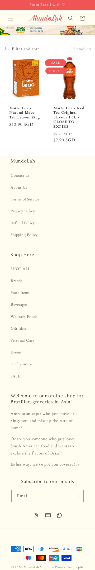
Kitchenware (21, 364)
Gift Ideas (19, 328)
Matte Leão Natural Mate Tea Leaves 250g (24, 112)
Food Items (20, 292)
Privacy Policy (23, 211)
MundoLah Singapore (39, 567)
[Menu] (10, 18)
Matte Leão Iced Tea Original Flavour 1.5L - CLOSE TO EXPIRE (68, 117)
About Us (19, 187)
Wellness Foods (24, 316)
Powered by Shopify (69, 567)
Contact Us (20, 175)
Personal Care (22, 340)
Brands (16, 280)
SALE (15, 376)
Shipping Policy (24, 234)
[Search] (71, 18)
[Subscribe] (77, 496)
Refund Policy (23, 223)
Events (16, 352)
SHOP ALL (20, 268)
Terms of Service (25, 199)
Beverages (19, 304)
